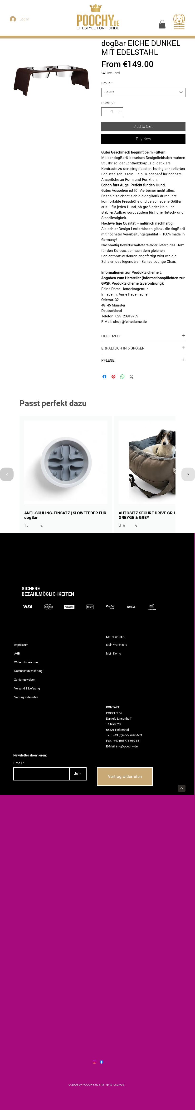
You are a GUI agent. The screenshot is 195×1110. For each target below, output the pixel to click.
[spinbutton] (112, 112)
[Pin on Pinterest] (113, 376)
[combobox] (143, 92)
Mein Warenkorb (116, 644)
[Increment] (119, 112)
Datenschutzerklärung (28, 671)
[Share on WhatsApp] (122, 376)
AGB (17, 653)
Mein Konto (113, 653)
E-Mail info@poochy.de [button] (122, 746)
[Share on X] (131, 376)
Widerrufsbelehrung (26, 662)
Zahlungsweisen (24, 679)
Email (17, 763)
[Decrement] (105, 112)
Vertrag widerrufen (26, 697)
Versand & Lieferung (27, 688)
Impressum (21, 644)
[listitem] (66, 474)
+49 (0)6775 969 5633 (127, 735)
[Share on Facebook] (104, 376)
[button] (162, 24)
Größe (107, 83)
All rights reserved (112, 1084)
